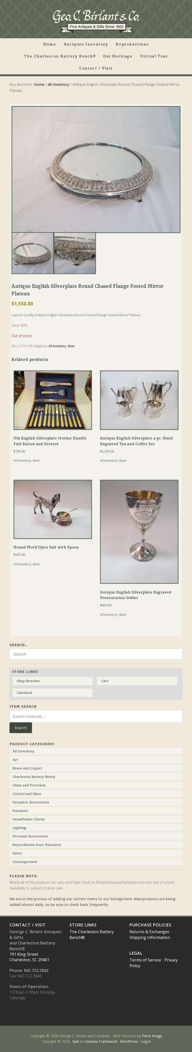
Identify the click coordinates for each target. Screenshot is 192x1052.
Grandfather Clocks (28, 819)
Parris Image (152, 1035)
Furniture (20, 810)
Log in (146, 1041)
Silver (71, 346)
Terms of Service (145, 960)
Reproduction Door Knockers (36, 844)
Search (20, 727)
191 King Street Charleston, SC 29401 (29, 956)
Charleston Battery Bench (33, 776)
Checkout (24, 692)
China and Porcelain (29, 785)
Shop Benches (28, 681)
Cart (104, 681)
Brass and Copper (27, 768)
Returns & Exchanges (149, 931)
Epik (75, 1041)
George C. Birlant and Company (96, 21)
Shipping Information (150, 937)
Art (15, 759)
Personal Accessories (30, 836)
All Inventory (58, 84)
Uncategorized (24, 861)
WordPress (129, 1041)
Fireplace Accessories (30, 802)
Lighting (19, 827)
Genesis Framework (101, 1041)
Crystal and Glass (26, 793)
